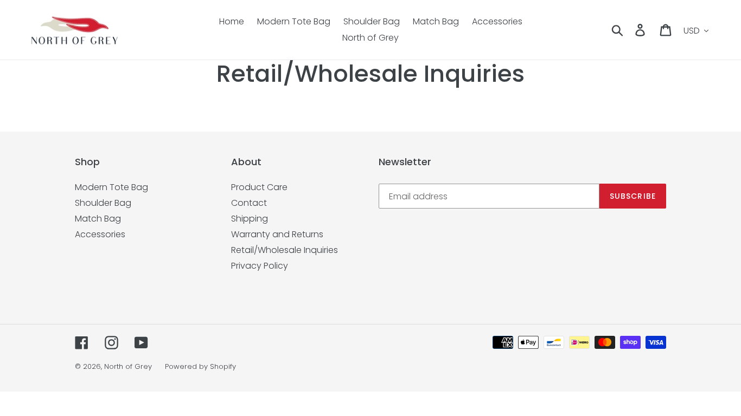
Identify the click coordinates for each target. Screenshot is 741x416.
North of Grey (128, 366)
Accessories (100, 234)
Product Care (259, 187)
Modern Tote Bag (111, 187)
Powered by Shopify (200, 366)
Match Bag (98, 218)
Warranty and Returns (277, 234)
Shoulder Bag (103, 203)
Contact (249, 203)
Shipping (249, 218)
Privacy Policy (259, 265)
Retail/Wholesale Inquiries (284, 250)
